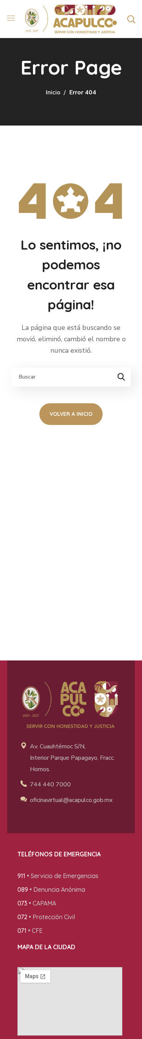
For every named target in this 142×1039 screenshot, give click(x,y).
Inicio (53, 92)
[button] (131, 19)
